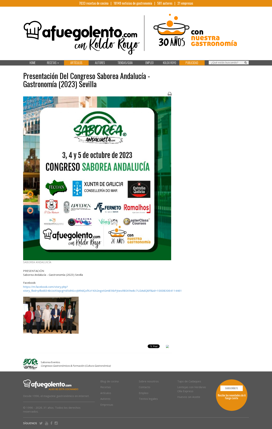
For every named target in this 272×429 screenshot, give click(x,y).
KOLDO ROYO (169, 63)
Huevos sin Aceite (188, 397)
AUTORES (100, 63)
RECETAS (52, 63)
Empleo (143, 393)
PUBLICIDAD (192, 63)
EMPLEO (149, 63)
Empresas (106, 404)
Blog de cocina (109, 381)
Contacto (144, 387)
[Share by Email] (167, 347)
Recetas (105, 387)
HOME (33, 63)
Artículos (105, 393)
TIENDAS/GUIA (125, 63)
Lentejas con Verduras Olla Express (191, 389)
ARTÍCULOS (76, 63)
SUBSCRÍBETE (231, 388)
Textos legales (148, 398)
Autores (105, 398)
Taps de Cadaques (189, 381)
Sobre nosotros (149, 381)
